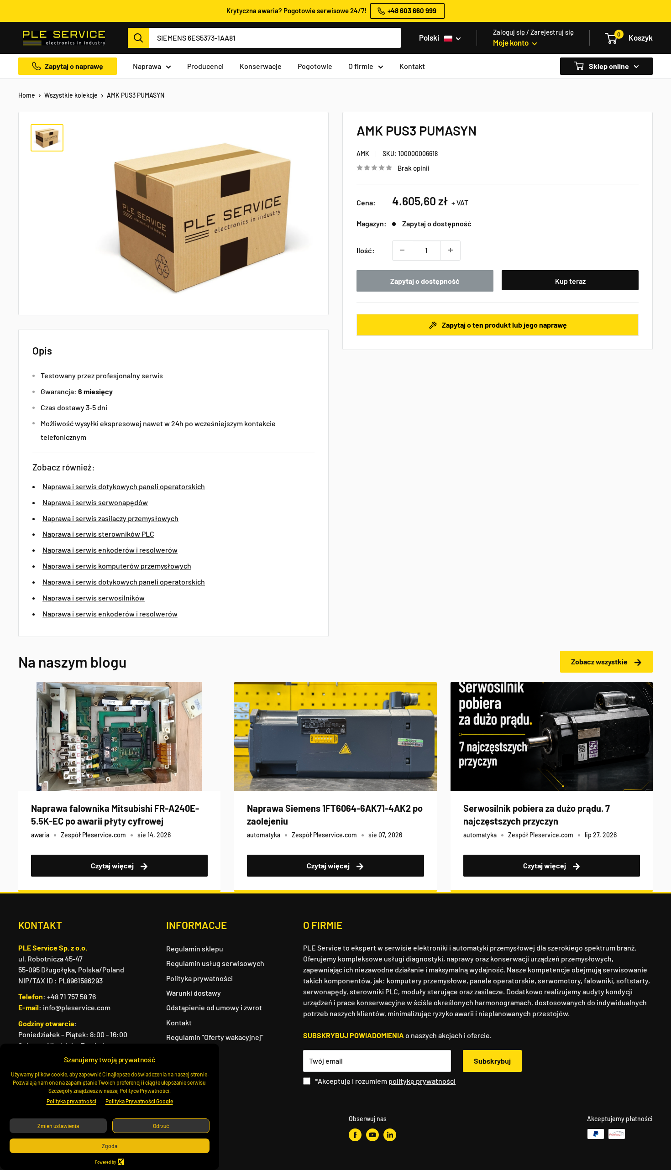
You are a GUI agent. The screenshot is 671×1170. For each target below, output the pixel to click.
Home (26, 95)
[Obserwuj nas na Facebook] (355, 1134)
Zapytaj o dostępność (425, 280)
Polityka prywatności (199, 978)
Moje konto (511, 42)
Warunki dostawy (193, 992)
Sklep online (608, 66)
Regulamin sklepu (194, 948)
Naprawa (147, 66)
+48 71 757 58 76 (71, 996)
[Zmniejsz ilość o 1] (402, 250)
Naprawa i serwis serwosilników (93, 597)
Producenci (205, 66)
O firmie (360, 66)
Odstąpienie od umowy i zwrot (214, 1007)
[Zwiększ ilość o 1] (450, 250)
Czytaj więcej (113, 865)
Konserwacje (261, 66)
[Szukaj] (138, 38)
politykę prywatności (422, 1080)
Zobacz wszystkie (600, 661)
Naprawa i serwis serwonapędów (95, 502)
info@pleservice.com (76, 1007)
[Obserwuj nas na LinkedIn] (389, 1134)
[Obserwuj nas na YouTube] (372, 1134)
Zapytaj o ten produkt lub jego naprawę (503, 324)
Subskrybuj (492, 1060)
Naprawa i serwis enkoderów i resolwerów (110, 549)
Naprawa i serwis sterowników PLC (98, 533)
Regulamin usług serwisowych (215, 963)
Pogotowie (315, 66)
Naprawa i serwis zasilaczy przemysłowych (110, 518)
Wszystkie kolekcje (71, 95)
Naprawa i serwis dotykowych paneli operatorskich (123, 486)
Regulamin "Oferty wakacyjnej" (214, 1037)
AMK (362, 153)
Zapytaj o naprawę (74, 66)
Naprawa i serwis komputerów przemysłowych (116, 565)
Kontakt (412, 66)
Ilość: (365, 249)
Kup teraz (570, 280)
